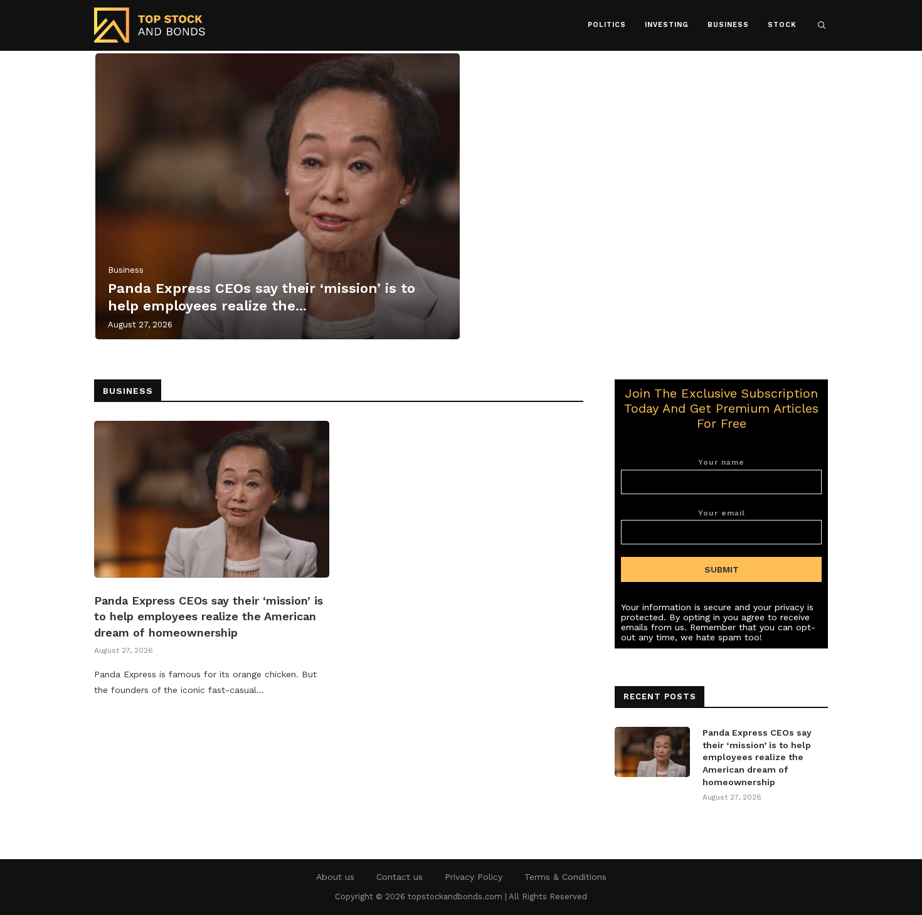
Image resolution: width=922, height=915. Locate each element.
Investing (667, 25)
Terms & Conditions (565, 877)
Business (728, 25)
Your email (721, 513)
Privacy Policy (473, 877)
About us (335, 877)
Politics (607, 25)
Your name (721, 462)
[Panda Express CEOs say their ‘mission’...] (277, 196)
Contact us (399, 877)
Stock (782, 25)
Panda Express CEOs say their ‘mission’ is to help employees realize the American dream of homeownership (208, 616)
